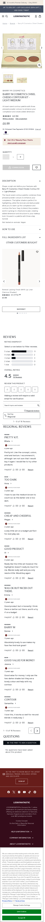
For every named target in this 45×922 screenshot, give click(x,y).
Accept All (21, 918)
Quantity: (7, 152)
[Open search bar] (6, 16)
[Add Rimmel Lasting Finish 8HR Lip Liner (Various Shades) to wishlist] (37, 251)
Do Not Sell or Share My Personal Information (22, 824)
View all (38, 129)
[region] (21, 884)
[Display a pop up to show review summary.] (20, 295)
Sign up (21, 781)
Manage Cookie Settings (21, 905)
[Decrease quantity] (6, 157)
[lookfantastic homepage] (22, 16)
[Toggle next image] (41, 48)
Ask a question (21, 119)
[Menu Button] (2, 16)
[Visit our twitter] (13, 792)
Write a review (8, 119)
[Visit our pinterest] (34, 792)
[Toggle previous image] (1, 48)
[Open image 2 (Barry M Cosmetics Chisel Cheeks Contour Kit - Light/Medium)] (21, 77)
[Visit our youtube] (24, 792)
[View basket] (40, 16)
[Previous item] (4, 281)
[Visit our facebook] (8, 792)
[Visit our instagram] (19, 792)
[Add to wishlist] (36, 167)
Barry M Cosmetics (14, 90)
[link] (36, 16)
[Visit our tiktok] (29, 792)
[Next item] (39, 281)
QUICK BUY (21, 309)
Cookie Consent (22, 821)
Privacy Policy (7, 901)
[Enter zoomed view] (39, 65)
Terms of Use (20, 901)
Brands (12, 23)
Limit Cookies (21, 911)
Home (5, 23)
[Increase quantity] (20, 157)
